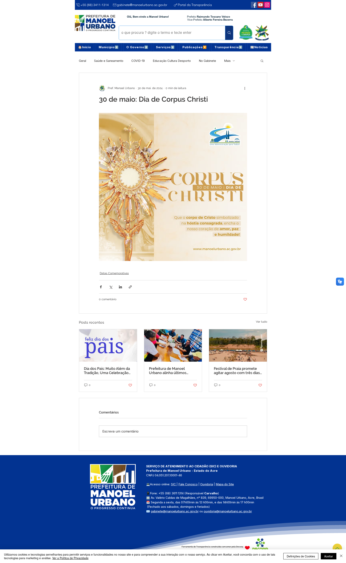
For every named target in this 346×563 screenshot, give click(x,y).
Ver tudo (261, 321)
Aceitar (328, 556)
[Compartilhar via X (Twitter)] (111, 287)
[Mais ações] (244, 88)
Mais (227, 61)
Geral (82, 61)
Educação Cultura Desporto (172, 61)
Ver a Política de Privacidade (70, 558)
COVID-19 (138, 61)
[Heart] (247, 548)
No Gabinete (207, 61)
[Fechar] (341, 556)
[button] (109, 47)
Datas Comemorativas (114, 273)
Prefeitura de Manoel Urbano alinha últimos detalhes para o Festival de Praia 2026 (171, 370)
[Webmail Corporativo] (267, 5)
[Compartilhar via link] (130, 287)
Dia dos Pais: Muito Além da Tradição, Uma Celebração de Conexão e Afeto (107, 370)
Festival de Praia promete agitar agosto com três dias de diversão (237, 370)
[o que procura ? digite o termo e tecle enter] (229, 33)
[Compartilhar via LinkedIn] (120, 287)
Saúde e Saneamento (108, 61)
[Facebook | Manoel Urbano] (254, 5)
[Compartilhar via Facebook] (101, 287)
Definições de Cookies (301, 556)
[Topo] (337, 548)
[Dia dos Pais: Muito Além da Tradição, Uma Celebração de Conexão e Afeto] (108, 345)
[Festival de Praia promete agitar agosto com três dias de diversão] (238, 345)
